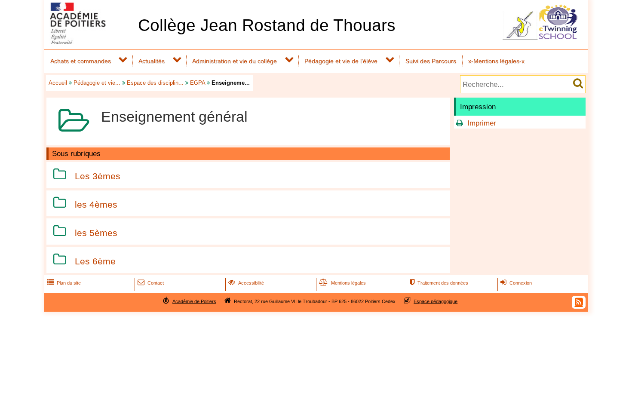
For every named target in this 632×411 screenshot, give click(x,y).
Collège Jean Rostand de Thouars (267, 25)
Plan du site (64, 282)
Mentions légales (342, 282)
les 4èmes (96, 204)
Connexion (516, 282)
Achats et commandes (80, 61)
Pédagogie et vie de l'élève (340, 61)
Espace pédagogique (435, 301)
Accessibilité (246, 282)
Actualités (151, 61)
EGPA (197, 83)
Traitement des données (439, 282)
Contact (151, 282)
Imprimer (481, 123)
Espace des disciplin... (155, 83)
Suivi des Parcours (430, 61)
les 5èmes (96, 233)
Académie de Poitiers (194, 301)
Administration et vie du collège (234, 61)
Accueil (58, 83)
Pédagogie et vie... (97, 83)
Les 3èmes (97, 176)
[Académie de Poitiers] (89, 42)
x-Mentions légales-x (496, 61)
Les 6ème (95, 261)
